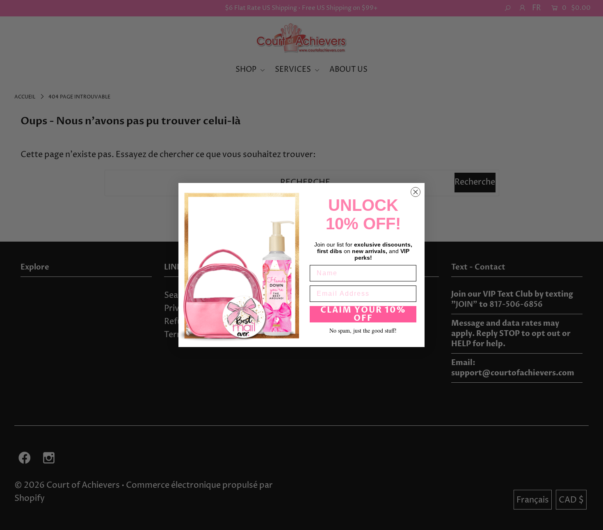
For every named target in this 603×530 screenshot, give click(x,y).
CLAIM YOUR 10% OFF (363, 314)
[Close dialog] (415, 192)
